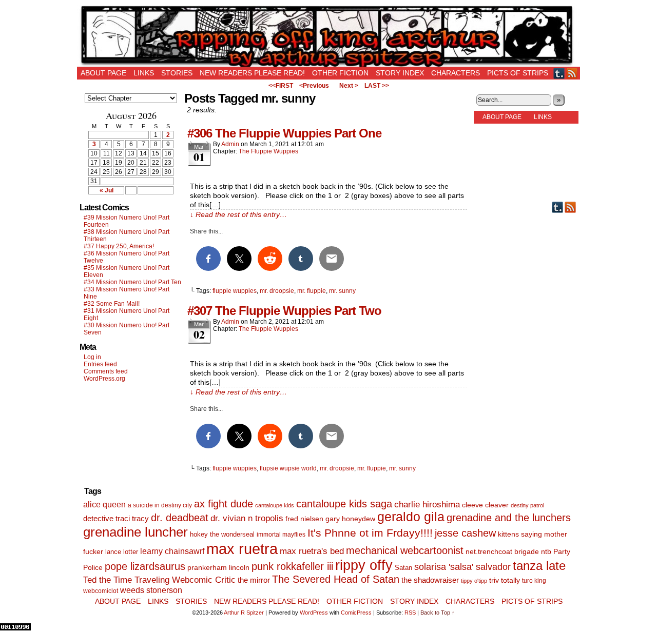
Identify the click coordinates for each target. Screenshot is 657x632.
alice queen (104, 504)
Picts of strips (517, 73)
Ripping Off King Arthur (328, 36)
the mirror (254, 580)
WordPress (314, 612)
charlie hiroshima (427, 504)
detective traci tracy (116, 518)
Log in (92, 357)
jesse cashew (465, 533)
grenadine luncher (135, 532)
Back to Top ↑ (437, 612)
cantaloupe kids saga (344, 503)
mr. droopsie (277, 290)
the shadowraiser (430, 580)
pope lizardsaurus (145, 566)
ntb (546, 552)
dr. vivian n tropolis (246, 518)
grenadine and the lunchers (509, 517)
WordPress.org (104, 378)
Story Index (400, 73)
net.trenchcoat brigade (502, 552)
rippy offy (364, 565)
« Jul (106, 190)
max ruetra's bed (312, 551)
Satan (403, 567)
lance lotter (121, 552)
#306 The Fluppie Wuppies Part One (284, 133)
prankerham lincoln (218, 567)
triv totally (504, 580)
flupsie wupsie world (288, 468)
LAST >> (376, 85)
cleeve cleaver (485, 505)
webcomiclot (100, 591)
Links (143, 73)
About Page (103, 73)
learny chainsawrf (172, 551)
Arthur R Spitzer (244, 612)
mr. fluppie (311, 290)
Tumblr (559, 73)
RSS (572, 73)
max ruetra (242, 548)
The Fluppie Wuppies (268, 151)
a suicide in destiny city (160, 505)
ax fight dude (223, 503)
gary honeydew (350, 519)
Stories (176, 73)
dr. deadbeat (179, 517)
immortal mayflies (281, 534)
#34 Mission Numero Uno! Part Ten (132, 282)
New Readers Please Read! (252, 73)
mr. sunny (342, 290)
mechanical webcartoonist (404, 550)
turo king (534, 580)
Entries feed (100, 364)
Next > (348, 85)
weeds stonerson (151, 590)
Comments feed (106, 371)
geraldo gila (411, 517)
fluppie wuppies (234, 290)
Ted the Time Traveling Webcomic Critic (159, 580)
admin (230, 144)
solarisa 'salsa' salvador (462, 567)
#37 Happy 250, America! (119, 246)
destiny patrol (527, 505)
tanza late (539, 565)
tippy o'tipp (474, 581)
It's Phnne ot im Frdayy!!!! (370, 533)
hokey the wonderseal (222, 534)
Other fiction (340, 73)
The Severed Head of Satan (335, 579)
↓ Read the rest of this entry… (238, 214)
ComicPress (356, 612)
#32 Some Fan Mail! (112, 303)
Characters (455, 73)
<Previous (314, 85)
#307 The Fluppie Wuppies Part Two (284, 311)
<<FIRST (280, 85)
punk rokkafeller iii (292, 566)
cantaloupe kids (274, 505)
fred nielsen (304, 519)
